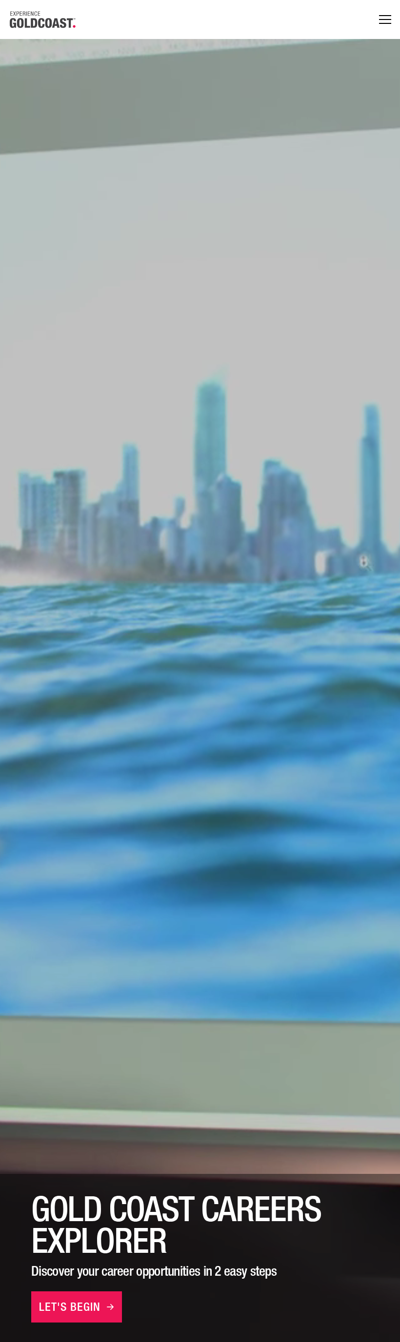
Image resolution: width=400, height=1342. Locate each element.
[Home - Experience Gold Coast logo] (43, 19)
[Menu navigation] (385, 20)
